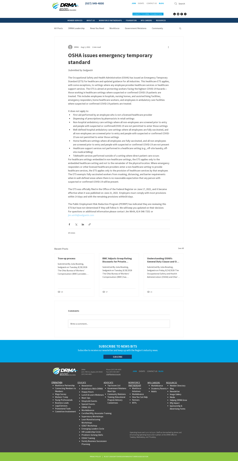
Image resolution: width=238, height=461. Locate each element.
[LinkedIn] (174, 14)
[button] (74, 20)
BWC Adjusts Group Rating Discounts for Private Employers (117, 260)
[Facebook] (181, 14)
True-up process (66, 258)
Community (157, 28)
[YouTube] (178, 14)
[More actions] (168, 47)
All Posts (58, 28)
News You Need (97, 28)
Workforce (114, 28)
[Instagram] (185, 14)
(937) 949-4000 (94, 3)
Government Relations (135, 28)
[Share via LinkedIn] (83, 224)
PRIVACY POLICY (95, 456)
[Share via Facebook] (69, 224)
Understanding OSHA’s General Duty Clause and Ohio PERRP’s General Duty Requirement (163, 260)
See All (181, 248)
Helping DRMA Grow (178, 400)
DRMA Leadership (76, 28)
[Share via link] (89, 224)
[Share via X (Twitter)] (76, 224)
